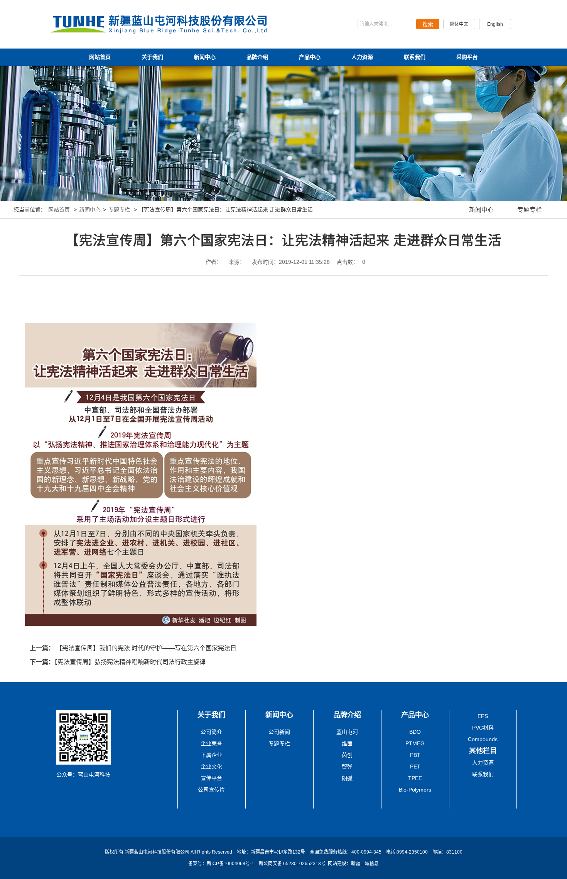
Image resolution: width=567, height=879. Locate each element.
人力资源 (362, 57)
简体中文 (459, 24)
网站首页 (100, 57)
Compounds (483, 739)
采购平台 (467, 57)
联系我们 (414, 57)
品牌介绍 (257, 57)
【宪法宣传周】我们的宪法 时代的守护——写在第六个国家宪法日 (146, 648)
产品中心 (310, 57)
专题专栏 (119, 209)
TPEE (415, 778)
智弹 (347, 766)
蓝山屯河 (347, 732)
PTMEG (415, 743)
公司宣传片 (211, 790)
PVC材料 (483, 728)
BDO (415, 732)
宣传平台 (211, 778)
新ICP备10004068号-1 (231, 863)
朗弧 (347, 778)
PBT (415, 755)
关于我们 (152, 57)
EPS (483, 716)
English (495, 24)
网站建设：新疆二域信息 (353, 863)
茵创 (347, 755)
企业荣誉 (211, 743)
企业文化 (211, 766)
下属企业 (211, 755)
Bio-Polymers (415, 790)
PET (415, 766)
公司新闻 (279, 732)
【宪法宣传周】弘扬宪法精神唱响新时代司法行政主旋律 (130, 662)
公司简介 (211, 732)
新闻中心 (205, 57)
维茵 (347, 743)
